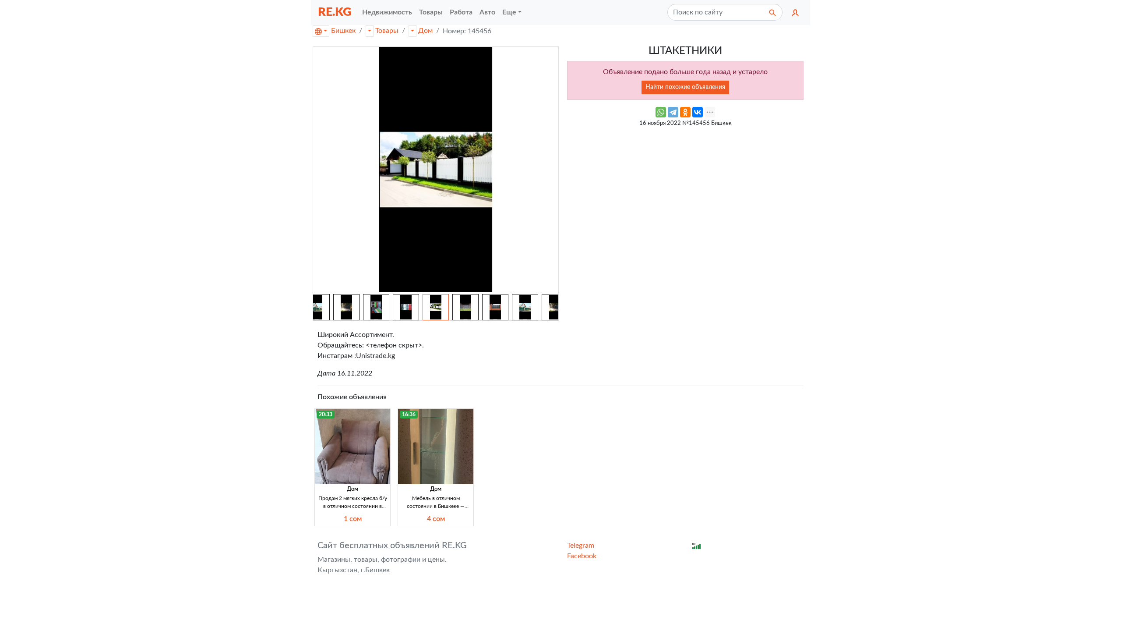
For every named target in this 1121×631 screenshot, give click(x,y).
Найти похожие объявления (685, 87)
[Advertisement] (685, 192)
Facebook (581, 556)
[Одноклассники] (685, 112)
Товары (386, 30)
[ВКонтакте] (697, 112)
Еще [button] (509, 12)
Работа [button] (461, 12)
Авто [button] (487, 12)
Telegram (580, 545)
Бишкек (343, 30)
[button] (795, 12)
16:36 (409, 414)
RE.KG (335, 12)
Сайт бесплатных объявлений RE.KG (392, 545)
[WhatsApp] (661, 112)
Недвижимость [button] (387, 12)
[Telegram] (673, 112)
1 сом (353, 518)
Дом (425, 30)
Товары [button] (431, 12)
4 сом (436, 518)
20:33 (325, 414)
